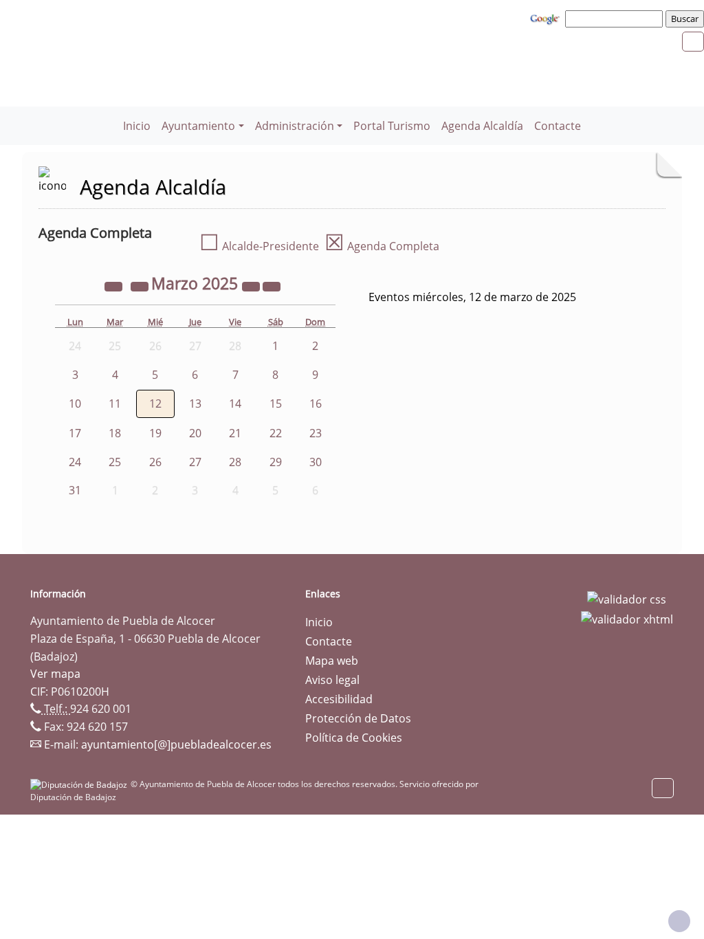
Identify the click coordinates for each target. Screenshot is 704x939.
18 (115, 433)
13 (195, 403)
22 (276, 433)
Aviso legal (332, 679)
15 (276, 403)
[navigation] (616, 18)
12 (155, 403)
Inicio (137, 125)
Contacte (557, 125)
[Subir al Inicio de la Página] (679, 921)
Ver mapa (55, 673)
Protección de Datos (358, 718)
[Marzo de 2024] (114, 285)
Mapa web (331, 660)
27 (195, 462)
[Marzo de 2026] (252, 285)
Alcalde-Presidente (259, 246)
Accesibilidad (339, 699)
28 (235, 462)
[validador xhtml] (627, 618)
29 (276, 462)
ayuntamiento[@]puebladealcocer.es (176, 744)
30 (315, 462)
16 (315, 403)
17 (75, 433)
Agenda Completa (381, 246)
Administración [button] (294, 125)
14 (235, 403)
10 (75, 403)
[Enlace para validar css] (626, 598)
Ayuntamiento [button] (198, 125)
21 (235, 433)
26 (155, 462)
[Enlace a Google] (546, 17)
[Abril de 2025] (271, 285)
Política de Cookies (353, 737)
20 (195, 433)
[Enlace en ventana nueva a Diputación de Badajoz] (80, 784)
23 (315, 433)
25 (115, 462)
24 (75, 462)
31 (75, 490)
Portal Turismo (391, 125)
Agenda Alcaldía (482, 125)
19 (155, 433)
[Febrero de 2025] (141, 285)
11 (115, 403)
